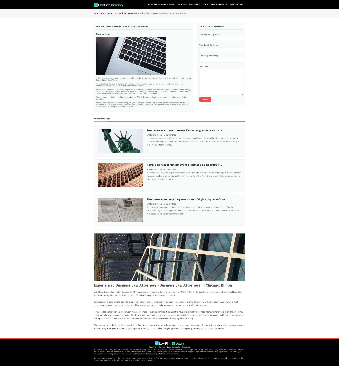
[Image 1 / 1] (135, 56)
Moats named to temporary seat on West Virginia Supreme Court (186, 199)
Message (203, 66)
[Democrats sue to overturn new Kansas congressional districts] (120, 141)
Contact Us (236, 4)
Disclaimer (153, 347)
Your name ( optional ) (210, 34)
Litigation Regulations (161, 4)
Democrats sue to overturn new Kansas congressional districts (184, 130)
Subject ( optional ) (208, 55)
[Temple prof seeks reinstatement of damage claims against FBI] (120, 175)
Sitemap (162, 347)
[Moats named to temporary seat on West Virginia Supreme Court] (120, 210)
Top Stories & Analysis (215, 4)
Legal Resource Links (188, 4)
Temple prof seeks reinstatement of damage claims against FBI (185, 164)
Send (205, 99)
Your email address (208, 45)
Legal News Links (173, 347)
